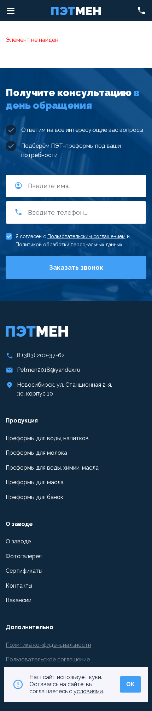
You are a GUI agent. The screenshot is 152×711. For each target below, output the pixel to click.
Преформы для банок (34, 497)
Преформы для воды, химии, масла (52, 467)
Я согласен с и (73, 240)
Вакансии (18, 600)
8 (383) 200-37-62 (41, 355)
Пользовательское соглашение (48, 659)
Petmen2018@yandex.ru (48, 369)
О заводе (18, 541)
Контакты (19, 585)
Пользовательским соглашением (86, 236)
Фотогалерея (24, 556)
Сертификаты (24, 570)
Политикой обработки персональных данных (69, 244)
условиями (88, 691)
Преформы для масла (35, 482)
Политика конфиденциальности (48, 645)
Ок (130, 684)
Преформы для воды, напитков (47, 438)
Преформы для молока (36, 452)
